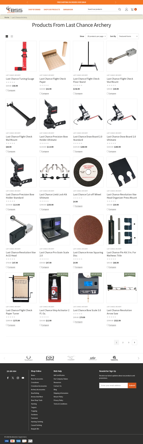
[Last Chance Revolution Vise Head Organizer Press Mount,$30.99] (122, 172)
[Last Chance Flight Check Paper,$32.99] (54, 56)
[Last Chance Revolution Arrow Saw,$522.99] (122, 288)
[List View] (11, 36)
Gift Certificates (59, 375)
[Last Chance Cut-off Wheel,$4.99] (88, 172)
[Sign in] (126, 9)
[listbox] (128, 36)
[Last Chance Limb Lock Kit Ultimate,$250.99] (54, 172)
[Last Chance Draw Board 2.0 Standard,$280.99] (88, 114)
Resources (57, 382)
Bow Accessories (37, 379)
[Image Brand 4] (71, 358)
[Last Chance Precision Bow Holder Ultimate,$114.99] (54, 114)
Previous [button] (27, 2)
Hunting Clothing (37, 422)
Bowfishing (35, 393)
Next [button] (115, 2)
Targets (34, 407)
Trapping (34, 411)
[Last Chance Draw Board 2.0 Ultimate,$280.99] (122, 114)
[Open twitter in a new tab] (13, 378)
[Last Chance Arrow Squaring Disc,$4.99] (88, 230)
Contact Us (58, 386)
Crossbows (35, 382)
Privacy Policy (58, 400)
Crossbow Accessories (39, 386)
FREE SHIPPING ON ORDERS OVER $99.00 (71, 2)
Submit (132, 385)
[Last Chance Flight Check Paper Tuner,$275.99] (21, 288)
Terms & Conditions (60, 404)
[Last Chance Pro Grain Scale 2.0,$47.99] (54, 230)
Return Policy (58, 397)
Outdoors (34, 414)
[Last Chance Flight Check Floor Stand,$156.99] (88, 56)
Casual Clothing (36, 425)
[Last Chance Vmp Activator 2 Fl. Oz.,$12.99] (54, 288)
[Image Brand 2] (50, 358)
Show (82, 36)
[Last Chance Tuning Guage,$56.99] (21, 56)
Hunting (34, 404)
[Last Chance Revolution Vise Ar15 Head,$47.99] (21, 230)
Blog (55, 389)
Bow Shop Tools (36, 400)
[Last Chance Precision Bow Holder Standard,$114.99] (21, 172)
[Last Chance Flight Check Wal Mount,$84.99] (21, 114)
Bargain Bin (35, 429)
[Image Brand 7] (114, 358)
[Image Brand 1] (29, 358)
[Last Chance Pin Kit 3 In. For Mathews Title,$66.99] (122, 230)
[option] (28, 358)
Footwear (34, 418)
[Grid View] (6, 36)
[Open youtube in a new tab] (23, 378)
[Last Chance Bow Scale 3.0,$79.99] (88, 288)
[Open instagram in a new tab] (18, 378)
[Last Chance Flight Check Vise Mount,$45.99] (122, 56)
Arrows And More (37, 397)
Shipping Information (61, 393)
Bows (33, 375)
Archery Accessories (38, 389)
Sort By (113, 36)
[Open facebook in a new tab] (8, 378)
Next (134, 342)
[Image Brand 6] (93, 358)
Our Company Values (61, 379)
